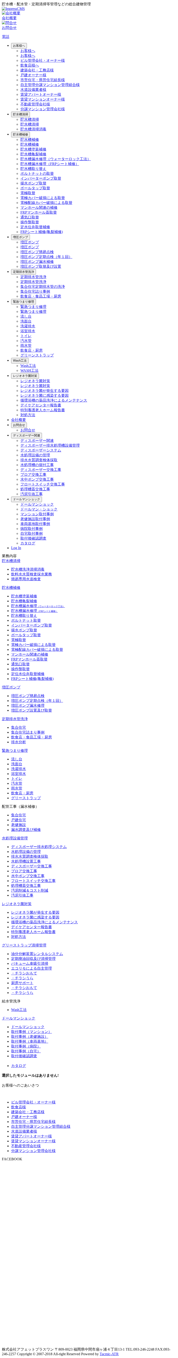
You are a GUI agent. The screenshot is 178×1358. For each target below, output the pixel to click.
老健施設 (18, 825)
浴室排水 (27, 331)
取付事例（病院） (26, 1046)
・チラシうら (22, 978)
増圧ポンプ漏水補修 (37, 262)
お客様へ (19, 45)
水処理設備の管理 (35, 455)
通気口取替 (29, 217)
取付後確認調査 (33, 538)
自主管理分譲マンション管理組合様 (50, 85)
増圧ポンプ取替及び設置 (40, 266)
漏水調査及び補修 (26, 830)
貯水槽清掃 (20, 114)
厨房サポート (22, 983)
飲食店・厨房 (31, 350)
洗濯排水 (27, 326)
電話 (5, 37)
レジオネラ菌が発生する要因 (44, 391)
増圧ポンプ (20, 237)
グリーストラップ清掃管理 (24, 945)
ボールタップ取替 (35, 188)
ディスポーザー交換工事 (40, 470)
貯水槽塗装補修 (33, 149)
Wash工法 (20, 360)
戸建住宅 (18, 820)
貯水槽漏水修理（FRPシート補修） (49, 164)
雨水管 (26, 345)
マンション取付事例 (37, 514)
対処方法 (27, 415)
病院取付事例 (31, 529)
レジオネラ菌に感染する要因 (44, 395)
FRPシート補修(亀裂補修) (41, 232)
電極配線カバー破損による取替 (46, 203)
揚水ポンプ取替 (33, 183)
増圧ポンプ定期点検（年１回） (46, 257)
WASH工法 (29, 370)
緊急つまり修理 (23, 301)
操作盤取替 (29, 222)
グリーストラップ (26, 798)
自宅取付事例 (31, 533)
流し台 (26, 316)
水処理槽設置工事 (26, 861)
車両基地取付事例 (35, 524)
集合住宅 (18, 727)
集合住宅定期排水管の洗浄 (42, 287)
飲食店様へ (29, 65)
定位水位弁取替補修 (27, 674)
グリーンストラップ (37, 355)
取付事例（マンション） (31, 1032)
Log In (16, 548)
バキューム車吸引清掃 (29, 963)
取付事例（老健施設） (29, 1036)
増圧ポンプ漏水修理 (27, 705)
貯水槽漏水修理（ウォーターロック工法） (55, 159)
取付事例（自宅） (26, 1051)
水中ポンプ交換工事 (37, 479)
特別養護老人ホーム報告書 (42, 410)
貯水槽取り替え (33, 169)
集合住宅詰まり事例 (27, 732)
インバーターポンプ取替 (40, 178)
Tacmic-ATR (109, 1354)
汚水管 (26, 341)
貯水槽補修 (20, 134)
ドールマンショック (26, 499)
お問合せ (19, 425)
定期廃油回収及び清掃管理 (33, 959)
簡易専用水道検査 (26, 579)
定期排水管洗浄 (23, 271)
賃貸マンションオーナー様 (42, 99)
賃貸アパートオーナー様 (40, 94)
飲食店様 (18, 1107)
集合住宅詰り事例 (35, 291)
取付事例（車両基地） (29, 1041)
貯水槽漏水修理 (38, 606)
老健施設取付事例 (35, 519)
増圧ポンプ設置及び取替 (31, 710)
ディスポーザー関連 (26, 435)
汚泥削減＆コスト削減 (29, 890)
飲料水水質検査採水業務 (31, 574)
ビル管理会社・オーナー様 (42, 60)
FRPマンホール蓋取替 (38, 212)
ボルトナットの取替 (37, 173)
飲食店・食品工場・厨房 (40, 296)
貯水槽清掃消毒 (33, 129)
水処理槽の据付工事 (37, 465)
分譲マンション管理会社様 (42, 109)
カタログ (27, 543)
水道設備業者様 (33, 90)
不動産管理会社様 (35, 104)
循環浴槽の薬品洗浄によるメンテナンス (53, 400)
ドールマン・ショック (38, 509)
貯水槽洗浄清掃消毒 (27, 569)
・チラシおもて (24, 973)
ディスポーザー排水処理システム (39, 847)
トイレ (26, 336)
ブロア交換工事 (33, 474)
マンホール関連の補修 (38, 207)
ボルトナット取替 (26, 620)
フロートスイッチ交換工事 (42, 484)
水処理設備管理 (15, 838)
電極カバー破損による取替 (42, 198)
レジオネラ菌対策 (25, 376)
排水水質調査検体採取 (38, 460)
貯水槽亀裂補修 (33, 154)
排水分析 (18, 742)
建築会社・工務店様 (37, 70)
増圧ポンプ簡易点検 (37, 252)
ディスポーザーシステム (40, 450)
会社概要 (18, 420)
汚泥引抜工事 (31, 494)
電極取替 (27, 193)
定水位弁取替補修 (35, 227)
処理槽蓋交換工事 (35, 489)
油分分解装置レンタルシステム (37, 954)
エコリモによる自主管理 (31, 968)
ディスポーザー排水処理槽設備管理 (50, 445)
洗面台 (26, 321)
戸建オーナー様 (33, 75)
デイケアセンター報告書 (40, 405)
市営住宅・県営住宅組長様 (42, 80)
